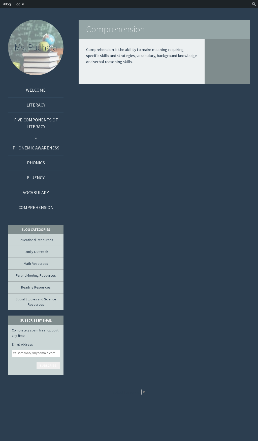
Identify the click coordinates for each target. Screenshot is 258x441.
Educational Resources (36, 240)
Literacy (35, 105)
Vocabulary (36, 192)
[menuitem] (6, 4)
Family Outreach (36, 251)
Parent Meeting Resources (36, 275)
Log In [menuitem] (19, 4)
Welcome (36, 90)
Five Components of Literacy (36, 123)
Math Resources (36, 263)
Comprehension (35, 207)
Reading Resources (36, 287)
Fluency (36, 177)
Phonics (36, 163)
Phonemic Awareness (36, 148)
